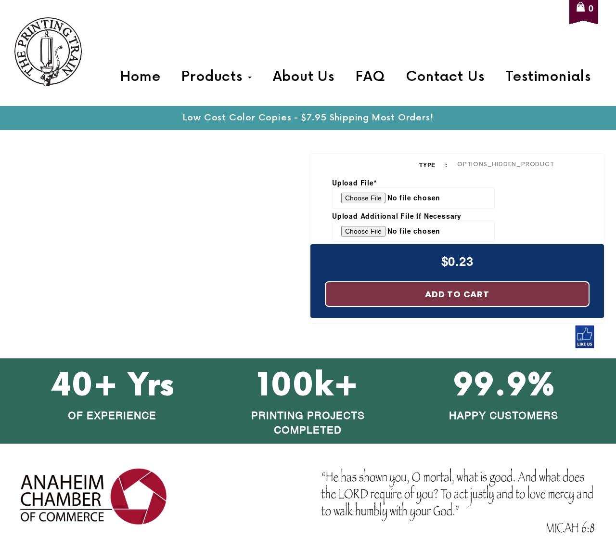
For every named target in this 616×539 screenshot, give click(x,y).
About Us (303, 77)
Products (213, 77)
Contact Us (445, 77)
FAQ (370, 77)
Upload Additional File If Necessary (397, 216)
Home (140, 77)
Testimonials (548, 77)
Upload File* (354, 182)
